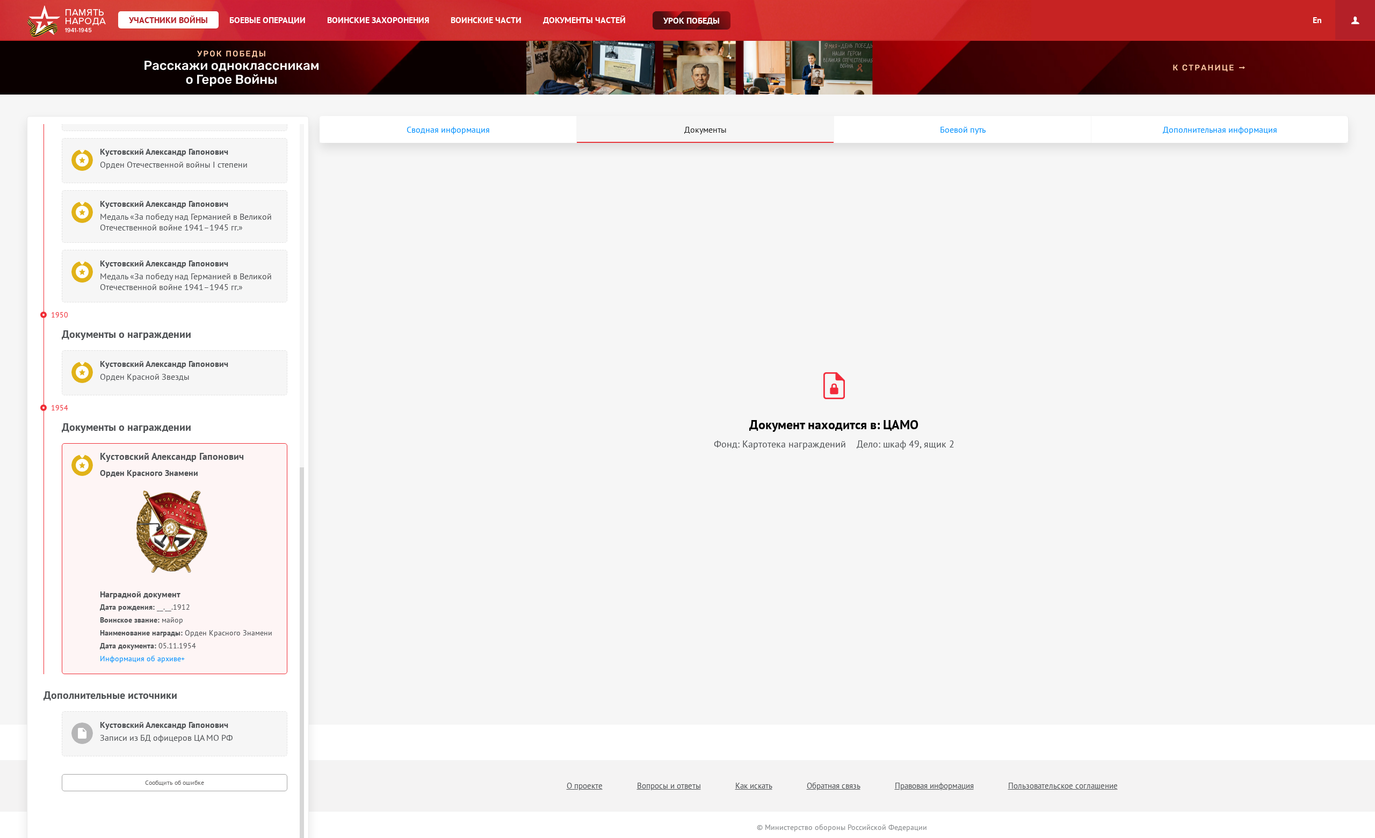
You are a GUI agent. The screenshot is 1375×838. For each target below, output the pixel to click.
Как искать (753, 786)
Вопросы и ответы (669, 786)
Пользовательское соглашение (1063, 786)
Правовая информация (934, 786)
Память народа (66, 21)
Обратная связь (833, 786)
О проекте (585, 786)
